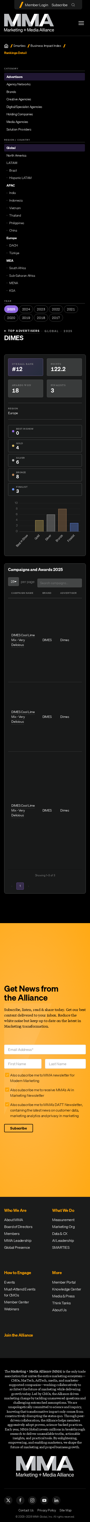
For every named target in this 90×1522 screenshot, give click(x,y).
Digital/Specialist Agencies (24, 106)
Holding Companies (19, 114)
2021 (71, 309)
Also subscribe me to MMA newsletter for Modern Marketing (42, 1078)
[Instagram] (32, 1500)
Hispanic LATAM (20, 177)
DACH (13, 245)
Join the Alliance (18, 1335)
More (57, 1272)
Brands (11, 91)
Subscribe (59, 5)
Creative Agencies (18, 99)
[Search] (74, 5)
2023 (41, 309)
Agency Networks (18, 84)
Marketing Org (63, 1227)
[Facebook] (20, 1500)
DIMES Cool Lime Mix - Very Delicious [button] (23, 640)
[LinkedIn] (56, 1500)
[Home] (6, 46)
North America (16, 155)
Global (11, 147)
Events (9, 1282)
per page (27, 582)
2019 (26, 317)
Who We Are (15, 1210)
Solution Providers (18, 129)
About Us (59, 1310)
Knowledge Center (66, 1289)
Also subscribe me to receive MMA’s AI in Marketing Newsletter (42, 1092)
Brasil (13, 170)
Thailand (15, 215)
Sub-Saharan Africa (22, 275)
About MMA (13, 1220)
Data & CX (59, 1234)
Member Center (16, 1302)
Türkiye (14, 253)
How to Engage (17, 1272)
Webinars (11, 1309)
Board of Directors (18, 1227)
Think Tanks (61, 1303)
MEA (9, 260)
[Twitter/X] (8, 1500)
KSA (12, 290)
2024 (26, 309)
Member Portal (64, 1282)
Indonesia (15, 200)
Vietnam (15, 208)
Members (12, 1234)
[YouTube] (44, 1500)
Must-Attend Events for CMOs (19, 1292)
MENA (13, 282)
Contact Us (26, 1510)
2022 (56, 309)
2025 (11, 309)
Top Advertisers (22, 331)
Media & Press (63, 1296)
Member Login (36, 5)
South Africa (17, 268)
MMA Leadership (17, 1240)
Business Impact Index (45, 45)
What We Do (63, 1210)
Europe (11, 238)
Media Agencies (17, 121)
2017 (56, 317)
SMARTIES (60, 1247)
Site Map (65, 1510)
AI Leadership (63, 1240)
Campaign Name (22, 593)
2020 (11, 317)
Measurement (63, 1220)
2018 (41, 317)
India (12, 192)
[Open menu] (81, 23)
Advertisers (14, 76)
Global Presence (17, 1247)
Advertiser (68, 593)
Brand (46, 593)
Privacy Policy (46, 1510)
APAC (10, 185)
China (13, 230)
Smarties (19, 45)
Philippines (16, 223)
